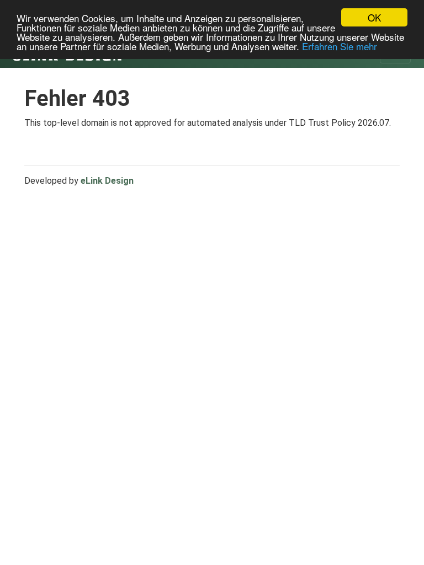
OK (374, 17)
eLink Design (107, 180)
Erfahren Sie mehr (339, 46)
